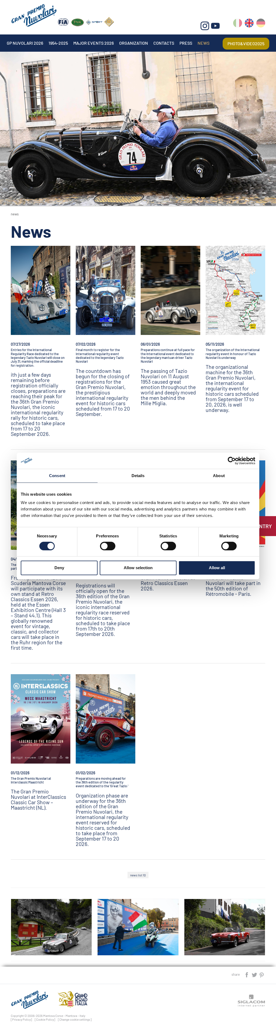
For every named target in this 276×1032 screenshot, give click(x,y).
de (260, 24)
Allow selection (138, 567)
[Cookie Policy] (45, 1019)
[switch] (107, 546)
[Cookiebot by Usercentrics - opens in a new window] (231, 461)
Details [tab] (138, 475)
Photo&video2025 (245, 43)
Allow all (217, 567)
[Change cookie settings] (75, 1019)
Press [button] (186, 43)
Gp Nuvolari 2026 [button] (25, 43)
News (203, 43)
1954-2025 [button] (58, 43)
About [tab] (219, 475)
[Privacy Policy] (21, 1019)
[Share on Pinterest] (261, 974)
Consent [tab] (57, 475)
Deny (59, 567)
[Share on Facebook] (247, 974)
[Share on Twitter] (254, 974)
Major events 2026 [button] (93, 43)
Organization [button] (133, 43)
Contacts (163, 43)
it (237, 24)
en (249, 24)
